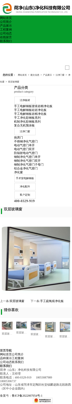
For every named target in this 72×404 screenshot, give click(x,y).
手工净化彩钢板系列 (27, 117)
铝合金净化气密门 (26, 168)
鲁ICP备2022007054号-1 (27, 395)
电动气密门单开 (24, 145)
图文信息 (34, 75)
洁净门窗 (60, 75)
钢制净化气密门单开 (27, 156)
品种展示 (6, 358)
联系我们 (6, 41)
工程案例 (6, 29)
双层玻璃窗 (13, 81)
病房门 (18, 137)
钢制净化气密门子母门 (29, 164)
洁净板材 (25, 100)
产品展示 (6, 25)
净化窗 (18, 172)
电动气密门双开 (24, 149)
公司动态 (6, 33)
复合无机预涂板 (24, 125)
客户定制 (25, 194)
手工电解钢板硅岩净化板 (30, 110)
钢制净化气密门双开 (27, 160)
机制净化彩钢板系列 (27, 121)
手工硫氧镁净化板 (52, 301)
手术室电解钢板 (25, 178)
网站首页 (6, 17)
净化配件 (25, 186)
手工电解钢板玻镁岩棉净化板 (33, 106)
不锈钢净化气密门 (26, 141)
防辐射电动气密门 (26, 153)
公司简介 (6, 21)
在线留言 (6, 37)
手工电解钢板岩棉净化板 (30, 113)
